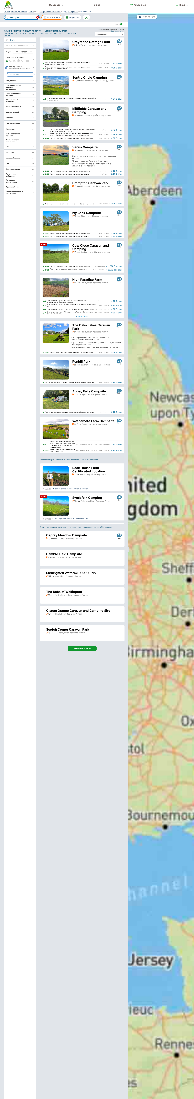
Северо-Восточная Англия (50, 12)
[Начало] (9, 5)
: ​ (117, 31)
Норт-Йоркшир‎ (71, 12)
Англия (31, 12)
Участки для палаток (19, 12)
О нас (97, 5)
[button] (20, 59)
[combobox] (22, 17)
